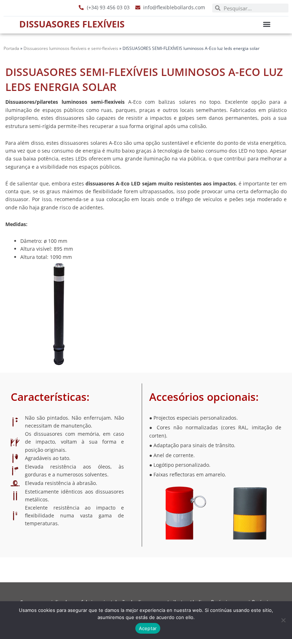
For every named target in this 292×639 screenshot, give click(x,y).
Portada (11, 48)
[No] (283, 620)
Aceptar (148, 628)
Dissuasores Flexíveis (72, 24)
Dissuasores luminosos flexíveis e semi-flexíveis (71, 48)
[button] (267, 24)
